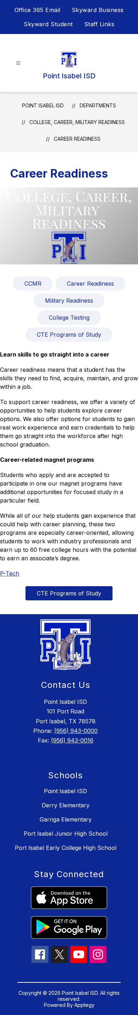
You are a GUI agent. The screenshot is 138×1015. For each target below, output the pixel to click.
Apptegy (84, 1005)
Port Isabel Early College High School (65, 847)
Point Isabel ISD (43, 105)
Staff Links (99, 24)
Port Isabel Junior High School (66, 833)
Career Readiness (77, 139)
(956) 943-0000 (76, 730)
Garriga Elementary (66, 819)
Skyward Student (48, 24)
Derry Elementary (66, 805)
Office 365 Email (38, 9)
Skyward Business (98, 9)
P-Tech (9, 573)
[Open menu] (18, 63)
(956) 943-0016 (72, 740)
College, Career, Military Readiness (77, 122)
